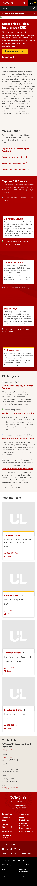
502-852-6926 (12, 725)
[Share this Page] (33, 8)
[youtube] (15, 849)
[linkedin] (19, 849)
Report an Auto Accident (13, 157)
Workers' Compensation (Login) (18, 413)
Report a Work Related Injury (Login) (15, 150)
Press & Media (26, 853)
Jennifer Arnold (13, 652)
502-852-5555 (21, 802)
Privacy (4, 876)
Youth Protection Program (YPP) (18, 438)
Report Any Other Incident (14, 170)
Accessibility (6, 865)
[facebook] (3, 849)
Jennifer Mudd (12, 535)
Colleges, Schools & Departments (25, 826)
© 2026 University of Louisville (13, 860)
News (4, 853)
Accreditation (24, 865)
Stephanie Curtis (13, 710)
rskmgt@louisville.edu (10, 788)
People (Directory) (7, 826)
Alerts (4, 869)
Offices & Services (6, 819)
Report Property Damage (13, 163)
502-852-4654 (12, 668)
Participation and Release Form (17, 469)
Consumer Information (23, 871)
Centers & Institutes (6, 836)
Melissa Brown (12, 595)
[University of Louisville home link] (7, 3)
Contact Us (7, 57)
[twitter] (7, 849)
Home (5, 8)
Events (13, 853)
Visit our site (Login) (16, 51)
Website (6, 750)
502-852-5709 (12, 553)
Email (20, 556)
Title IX (21, 876)
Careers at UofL (26, 832)
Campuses (24, 814)
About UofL (7, 832)
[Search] (25, 3)
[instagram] (11, 849)
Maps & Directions (24, 819)
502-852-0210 (12, 610)
